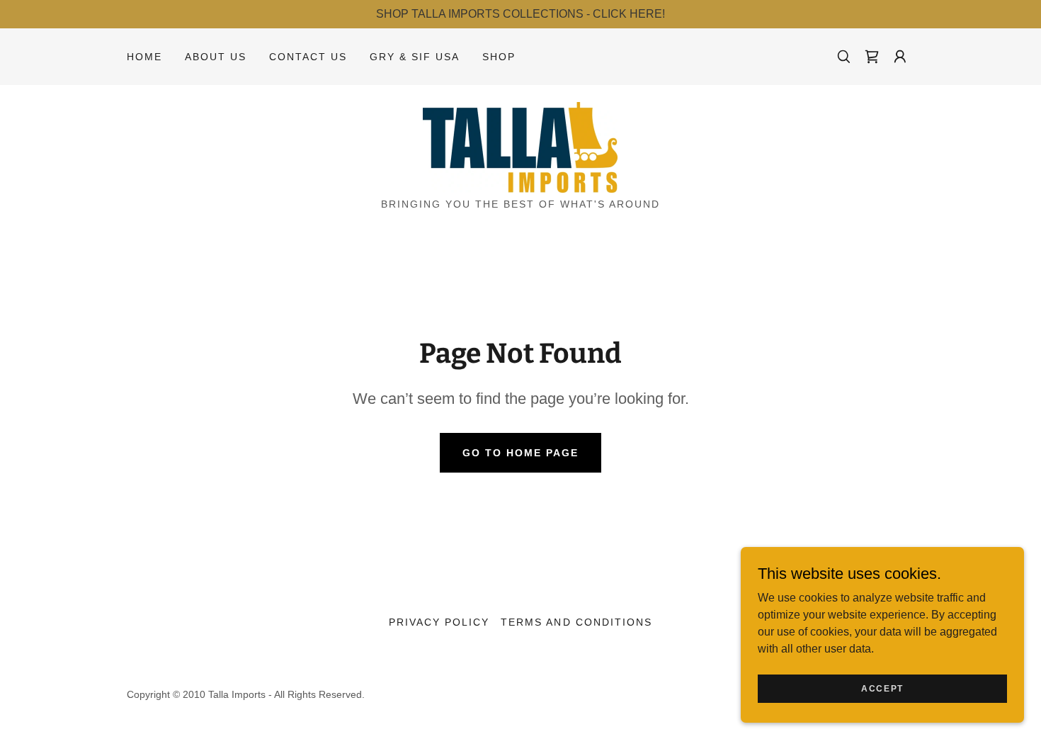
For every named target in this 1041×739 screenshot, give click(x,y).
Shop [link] (499, 56)
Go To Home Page (520, 452)
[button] (900, 57)
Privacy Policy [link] (439, 622)
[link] (872, 57)
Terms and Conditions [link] (576, 622)
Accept (882, 688)
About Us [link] (215, 56)
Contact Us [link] (308, 56)
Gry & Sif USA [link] (415, 56)
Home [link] (144, 56)
